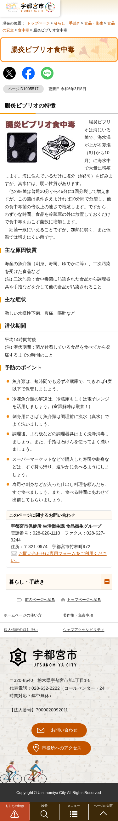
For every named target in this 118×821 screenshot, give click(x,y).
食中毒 (23, 30)
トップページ (38, 23)
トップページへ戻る (84, 599)
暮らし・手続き (67, 23)
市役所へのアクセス (61, 748)
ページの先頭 (103, 805)
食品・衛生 (93, 23)
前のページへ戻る (40, 599)
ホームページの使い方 (23, 615)
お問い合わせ (64, 730)
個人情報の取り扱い (21, 630)
